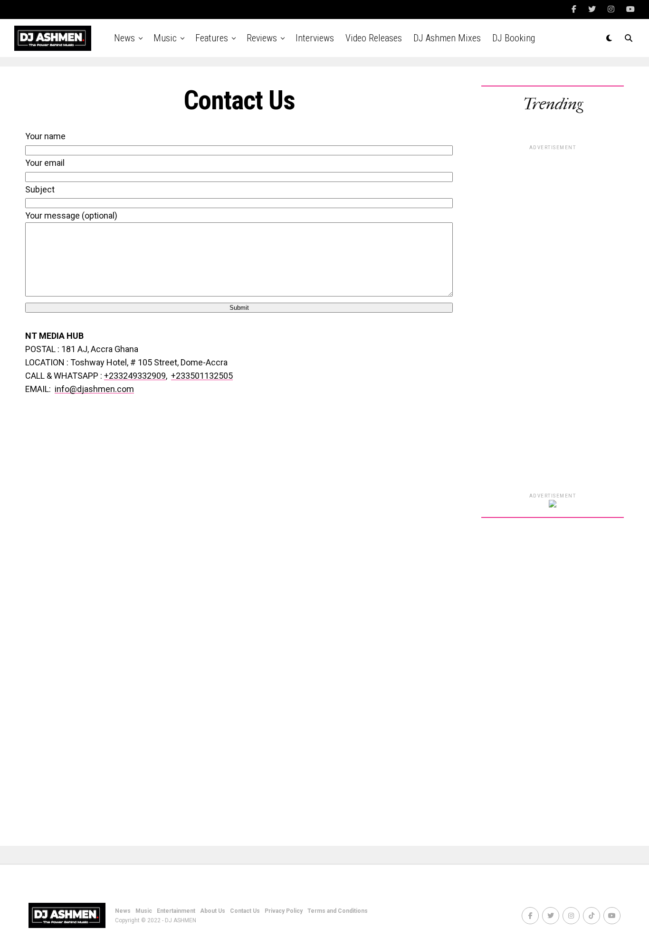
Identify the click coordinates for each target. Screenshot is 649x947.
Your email (45, 163)
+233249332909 (135, 376)
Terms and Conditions (337, 911)
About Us (212, 911)
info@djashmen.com (94, 389)
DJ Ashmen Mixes (447, 38)
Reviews (262, 38)
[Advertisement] (552, 341)
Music (165, 38)
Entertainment (176, 911)
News (124, 38)
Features (211, 38)
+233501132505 (202, 376)
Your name (45, 136)
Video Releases (373, 38)
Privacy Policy (284, 911)
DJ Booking (513, 38)
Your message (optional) (71, 215)
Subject (40, 189)
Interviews (315, 38)
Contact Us (245, 911)
